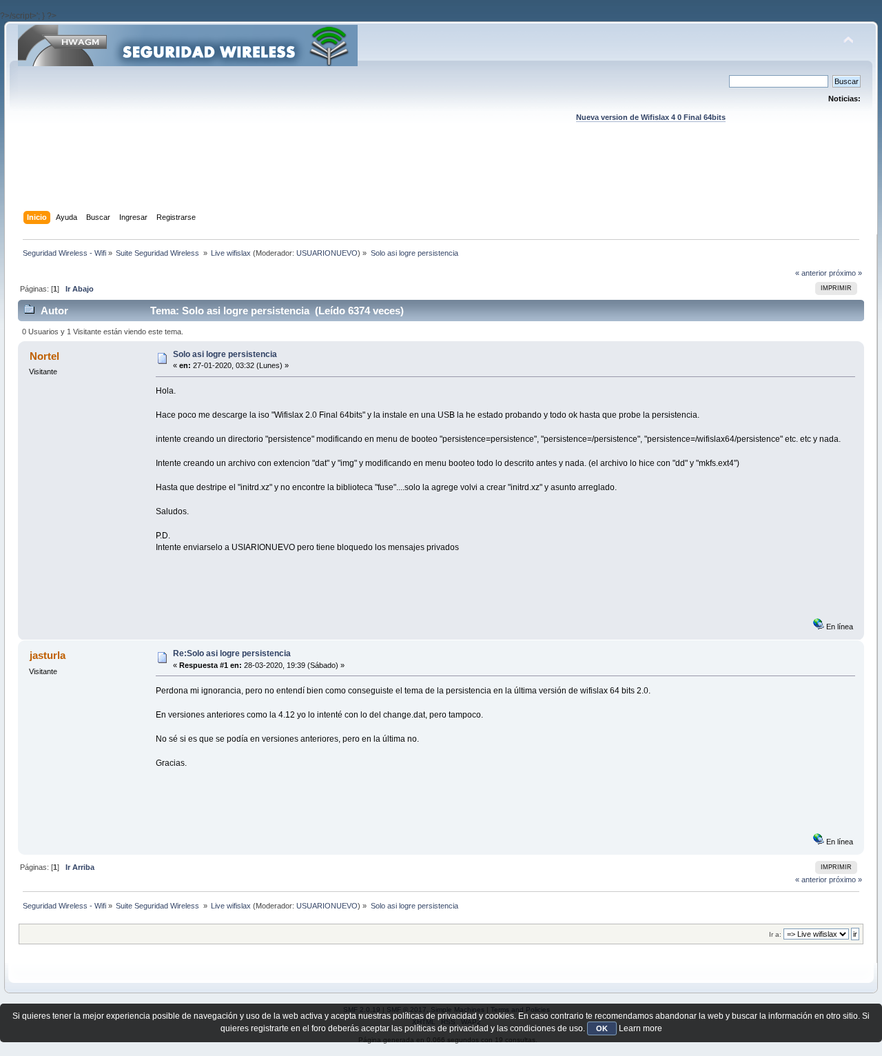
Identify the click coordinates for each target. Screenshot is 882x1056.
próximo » (845, 273)
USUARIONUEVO (327, 253)
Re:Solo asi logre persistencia (232, 653)
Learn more (640, 1028)
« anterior (811, 273)
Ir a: (775, 934)
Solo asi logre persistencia (225, 354)
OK (602, 1028)
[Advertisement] (441, 180)
